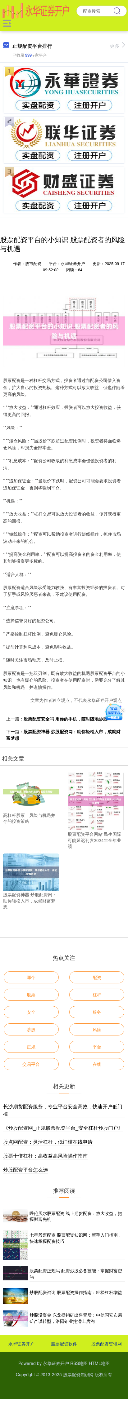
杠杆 (97, 994)
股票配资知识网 (78, 1374)
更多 (115, 45)
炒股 (31, 1029)
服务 (97, 1012)
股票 (31, 994)
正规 (31, 1047)
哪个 (31, 977)
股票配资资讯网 (106, 1344)
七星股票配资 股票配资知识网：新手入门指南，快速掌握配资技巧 (76, 1238)
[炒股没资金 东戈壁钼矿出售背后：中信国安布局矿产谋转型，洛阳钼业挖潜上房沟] (15, 1318)
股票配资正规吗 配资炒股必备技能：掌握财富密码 (76, 1273)
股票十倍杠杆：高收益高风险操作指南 (45, 1155)
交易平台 (31, 1064)
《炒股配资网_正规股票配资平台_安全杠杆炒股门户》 (63, 1127)
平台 (97, 1047)
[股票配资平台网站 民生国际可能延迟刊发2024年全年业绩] (96, 800)
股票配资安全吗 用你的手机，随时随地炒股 (65, 719)
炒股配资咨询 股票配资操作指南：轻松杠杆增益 (76, 1292)
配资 (97, 977)
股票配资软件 (64, 1344)
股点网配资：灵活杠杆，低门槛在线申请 (48, 1141)
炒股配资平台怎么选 (25, 1169)
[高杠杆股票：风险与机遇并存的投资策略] (31, 791)
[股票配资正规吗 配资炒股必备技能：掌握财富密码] (15, 1274)
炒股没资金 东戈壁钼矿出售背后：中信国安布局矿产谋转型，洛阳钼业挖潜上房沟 (76, 1318)
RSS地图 (79, 1363)
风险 (97, 1029)
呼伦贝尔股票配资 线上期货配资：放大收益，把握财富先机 (76, 1216)
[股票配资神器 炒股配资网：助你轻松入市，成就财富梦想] (31, 871)
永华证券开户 (21, 1344)
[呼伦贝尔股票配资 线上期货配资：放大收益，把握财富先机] (15, 1216)
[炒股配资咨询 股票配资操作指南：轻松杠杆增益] (15, 1296)
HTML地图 (99, 1363)
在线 (97, 1064)
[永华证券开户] (35, 10)
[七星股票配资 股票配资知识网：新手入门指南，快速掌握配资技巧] (15, 1245)
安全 (31, 1012)
